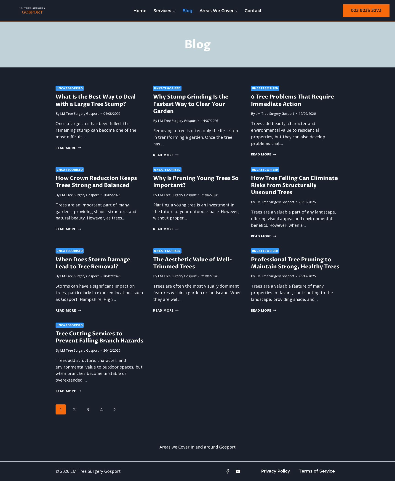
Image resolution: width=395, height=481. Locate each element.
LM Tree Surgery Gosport (79, 113)
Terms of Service (317, 471)
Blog (187, 10)
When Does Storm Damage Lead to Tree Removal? (93, 263)
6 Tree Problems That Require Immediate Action (292, 100)
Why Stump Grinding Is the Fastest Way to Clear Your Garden (190, 104)
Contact (253, 10)
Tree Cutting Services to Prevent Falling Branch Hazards (99, 337)
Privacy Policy (275, 471)
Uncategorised (69, 88)
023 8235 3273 (366, 10)
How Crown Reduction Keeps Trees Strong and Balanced (96, 181)
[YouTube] (238, 471)
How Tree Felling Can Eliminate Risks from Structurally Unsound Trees (294, 185)
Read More (68, 148)
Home (140, 10)
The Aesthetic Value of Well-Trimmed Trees (192, 263)
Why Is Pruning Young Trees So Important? (196, 181)
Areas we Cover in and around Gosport (198, 447)
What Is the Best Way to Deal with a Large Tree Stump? (96, 100)
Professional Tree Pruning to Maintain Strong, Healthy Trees (295, 263)
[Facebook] (227, 471)
